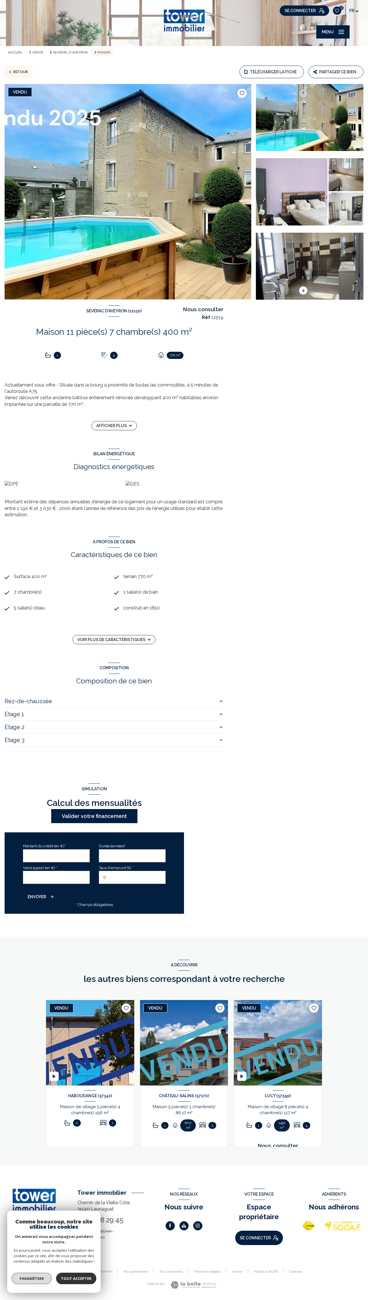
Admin (237, 1272)
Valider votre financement (94, 816)
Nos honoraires (171, 1272)
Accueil (15, 52)
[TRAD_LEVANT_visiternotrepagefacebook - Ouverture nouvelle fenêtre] (170, 1225)
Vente (37, 52)
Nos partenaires (136, 1272)
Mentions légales (207, 1272)
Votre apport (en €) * (40, 868)
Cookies (296, 1272)
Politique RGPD (266, 1272)
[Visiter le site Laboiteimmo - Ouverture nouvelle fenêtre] (193, 1284)
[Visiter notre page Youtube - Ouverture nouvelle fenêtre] (184, 1225)
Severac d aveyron (70, 52)
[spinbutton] (132, 877)
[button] (303, 290)
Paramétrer (32, 1278)
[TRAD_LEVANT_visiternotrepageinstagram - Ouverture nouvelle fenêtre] (197, 1225)
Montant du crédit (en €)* (44, 846)
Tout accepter (76, 1278)
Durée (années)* (112, 846)
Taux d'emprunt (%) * (116, 868)
